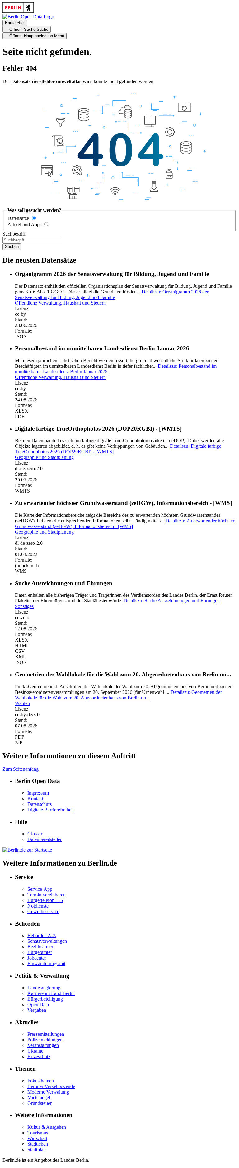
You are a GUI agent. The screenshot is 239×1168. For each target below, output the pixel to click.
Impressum (38, 793)
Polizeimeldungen (45, 1039)
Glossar (34, 833)
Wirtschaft (37, 1138)
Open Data (38, 1004)
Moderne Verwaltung (48, 1092)
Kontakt (35, 798)
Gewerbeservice (43, 911)
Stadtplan (36, 1149)
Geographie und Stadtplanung (44, 457)
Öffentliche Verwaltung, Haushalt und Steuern (60, 303)
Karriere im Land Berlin (51, 993)
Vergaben (36, 1010)
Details (112, 294)
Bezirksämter (40, 946)
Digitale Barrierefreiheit (50, 809)
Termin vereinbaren (46, 894)
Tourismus (37, 1132)
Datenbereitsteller (44, 839)
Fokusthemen (40, 1080)
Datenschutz (39, 804)
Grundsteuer (39, 1103)
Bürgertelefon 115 (45, 900)
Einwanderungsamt (46, 963)
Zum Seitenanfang (20, 769)
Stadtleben (37, 1144)
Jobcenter (36, 957)
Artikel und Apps (24, 224)
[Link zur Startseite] (28, 16)
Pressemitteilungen (45, 1034)
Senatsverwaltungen (47, 941)
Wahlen (22, 703)
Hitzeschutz (38, 1056)
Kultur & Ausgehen (46, 1127)
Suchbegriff (14, 233)
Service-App (39, 889)
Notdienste (38, 906)
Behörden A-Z (41, 935)
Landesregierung (43, 987)
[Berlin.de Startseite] (27, 850)
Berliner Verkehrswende (51, 1086)
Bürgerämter (39, 952)
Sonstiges (24, 606)
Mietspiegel (38, 1097)
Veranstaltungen (43, 1045)
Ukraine (35, 1051)
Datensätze (18, 218)
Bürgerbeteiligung (45, 999)
